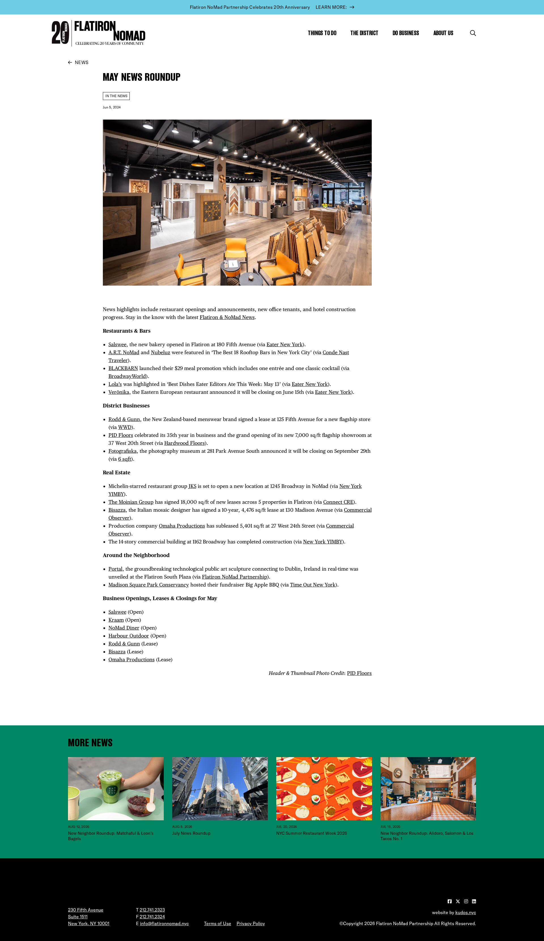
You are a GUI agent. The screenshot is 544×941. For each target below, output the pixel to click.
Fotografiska (123, 451)
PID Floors (121, 435)
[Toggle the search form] (473, 33)
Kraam (116, 620)
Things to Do (322, 33)
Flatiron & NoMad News (227, 317)
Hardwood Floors (184, 443)
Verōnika (119, 392)
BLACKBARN (123, 368)
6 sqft (124, 459)
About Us (444, 33)
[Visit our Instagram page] (466, 901)
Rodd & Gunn (124, 419)
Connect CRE (338, 502)
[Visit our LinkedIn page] (474, 901)
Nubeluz (160, 352)
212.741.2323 (152, 910)
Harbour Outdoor (129, 636)
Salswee (117, 344)
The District (364, 33)
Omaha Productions (182, 526)
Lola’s (115, 384)
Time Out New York (312, 585)
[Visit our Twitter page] (458, 901)
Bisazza (117, 510)
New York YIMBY (322, 542)
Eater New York (285, 344)
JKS (192, 486)
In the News (116, 96)
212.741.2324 (152, 916)
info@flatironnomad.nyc (164, 923)
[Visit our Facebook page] (450, 901)
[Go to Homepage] (97, 33)
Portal (115, 569)
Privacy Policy (251, 923)
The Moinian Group (131, 502)
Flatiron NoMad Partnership (234, 577)
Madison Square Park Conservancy (149, 585)
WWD (124, 427)
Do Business (406, 33)
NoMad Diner (124, 628)
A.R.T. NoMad (124, 352)
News (81, 62)
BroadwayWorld (127, 376)
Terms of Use (217, 923)
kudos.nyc (465, 912)
